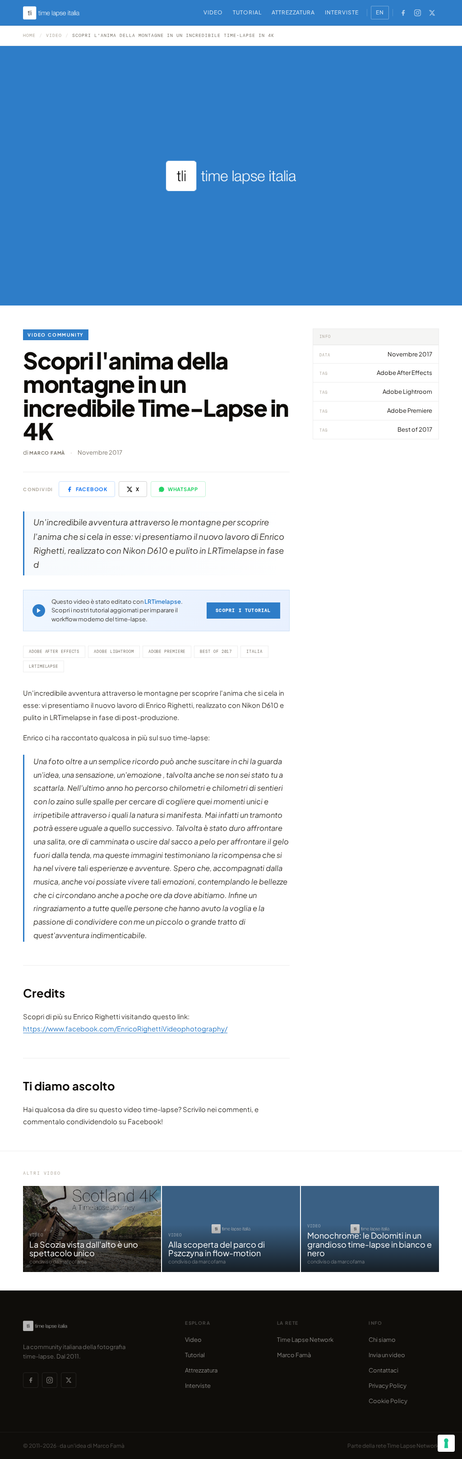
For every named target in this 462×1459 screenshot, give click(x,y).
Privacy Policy (388, 1385)
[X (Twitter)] (432, 12)
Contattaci (383, 1370)
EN (380, 12)
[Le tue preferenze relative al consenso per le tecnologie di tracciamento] (446, 1443)
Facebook (91, 489)
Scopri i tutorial (243, 610)
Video (213, 12)
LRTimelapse (162, 601)
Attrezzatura (293, 12)
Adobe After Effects (54, 651)
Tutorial (247, 12)
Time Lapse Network (305, 1339)
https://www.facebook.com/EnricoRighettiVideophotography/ (125, 1028)
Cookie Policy (388, 1400)
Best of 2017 (216, 651)
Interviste (342, 12)
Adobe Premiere (167, 651)
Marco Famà (47, 453)
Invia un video (387, 1355)
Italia (254, 651)
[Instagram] (418, 12)
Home (29, 35)
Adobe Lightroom (114, 651)
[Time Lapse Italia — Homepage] (56, 13)
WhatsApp (183, 489)
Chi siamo (382, 1339)
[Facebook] (403, 12)
